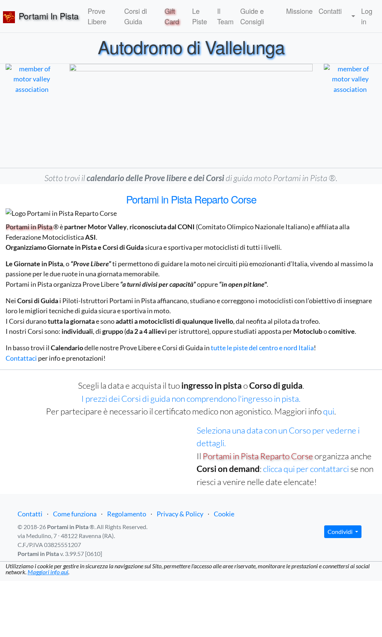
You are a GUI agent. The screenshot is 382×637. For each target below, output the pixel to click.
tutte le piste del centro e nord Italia (262, 348)
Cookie (224, 514)
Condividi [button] (341, 531)
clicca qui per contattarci (306, 468)
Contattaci (21, 358)
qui (328, 411)
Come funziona (75, 514)
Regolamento (126, 514)
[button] (351, 16)
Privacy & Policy (180, 514)
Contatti (30, 514)
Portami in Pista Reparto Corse (258, 456)
